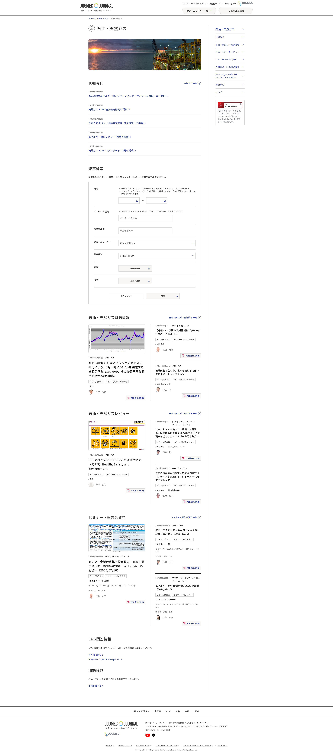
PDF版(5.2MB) (192, 624)
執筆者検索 (99, 229)
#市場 (90, 386)
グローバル (110, 357)
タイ (193, 578)
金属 (187, 711)
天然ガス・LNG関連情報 (227, 66)
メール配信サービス (214, 3)
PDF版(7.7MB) (192, 502)
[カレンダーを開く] (137, 200)
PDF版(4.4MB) (136, 491)
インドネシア (184, 578)
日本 (198, 578)
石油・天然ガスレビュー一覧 (183, 413)
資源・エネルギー (102, 241)
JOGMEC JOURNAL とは (193, 3)
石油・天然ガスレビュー (116, 474)
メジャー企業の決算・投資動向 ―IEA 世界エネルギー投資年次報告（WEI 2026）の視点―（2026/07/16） (116, 565)
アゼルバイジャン (186, 421)
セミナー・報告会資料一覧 (184, 517)
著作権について (125, 745)
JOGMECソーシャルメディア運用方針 (198, 745)
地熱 (177, 711)
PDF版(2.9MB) (136, 602)
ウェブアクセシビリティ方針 (167, 745)
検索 (163, 296)
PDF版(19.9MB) (191, 356)
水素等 (157, 711)
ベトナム (176, 581)
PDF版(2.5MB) (192, 396)
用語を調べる (94, 685)
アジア (175, 525)
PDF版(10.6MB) (191, 459)
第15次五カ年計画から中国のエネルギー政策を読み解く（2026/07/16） (177, 531)
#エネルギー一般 (162, 446)
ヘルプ (219, 92)
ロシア (187, 325)
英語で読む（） (104, 659)
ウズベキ (186, 424)
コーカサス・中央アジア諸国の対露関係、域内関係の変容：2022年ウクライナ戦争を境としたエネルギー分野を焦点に (177, 433)
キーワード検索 (101, 211)
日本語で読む (94, 654)
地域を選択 (135, 281)
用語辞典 (220, 84)
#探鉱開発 (175, 490)
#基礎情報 (159, 344)
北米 (117, 556)
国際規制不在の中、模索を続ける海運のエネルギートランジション (177, 372)
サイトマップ (223, 745)
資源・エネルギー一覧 (197, 10)
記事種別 (98, 254)
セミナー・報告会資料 (115, 576)
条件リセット (126, 296)
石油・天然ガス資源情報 (116, 381)
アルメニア (177, 424)
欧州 (174, 325)
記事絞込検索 (237, 10)
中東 (174, 468)
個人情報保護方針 (144, 745)
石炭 (197, 711)
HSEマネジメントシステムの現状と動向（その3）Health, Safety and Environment (114, 464)
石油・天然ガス (96, 381)
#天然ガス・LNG (178, 446)
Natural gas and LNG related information (226, 76)
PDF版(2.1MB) (192, 568)
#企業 (90, 479)
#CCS (157, 599)
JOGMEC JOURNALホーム (98, 18)
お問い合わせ (230, 3)
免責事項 (110, 745)
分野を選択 (135, 268)
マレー (184, 581)
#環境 (167, 384)
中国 (181, 525)
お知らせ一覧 (190, 83)
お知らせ (220, 37)
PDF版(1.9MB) (136, 398)
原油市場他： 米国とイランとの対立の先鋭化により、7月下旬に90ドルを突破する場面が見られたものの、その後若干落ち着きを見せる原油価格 (116, 369)
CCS (168, 711)
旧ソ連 (180, 325)
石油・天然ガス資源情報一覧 (183, 317)
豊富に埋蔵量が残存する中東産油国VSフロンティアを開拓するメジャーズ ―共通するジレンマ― (177, 476)
